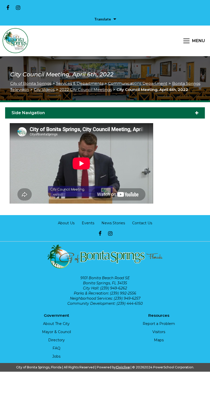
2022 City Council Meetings (85, 89)
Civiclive (123, 367)
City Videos (44, 89)
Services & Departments (79, 83)
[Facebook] (8, 7)
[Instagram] (18, 7)
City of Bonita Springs (30, 83)
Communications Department (137, 83)
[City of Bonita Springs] (15, 41)
